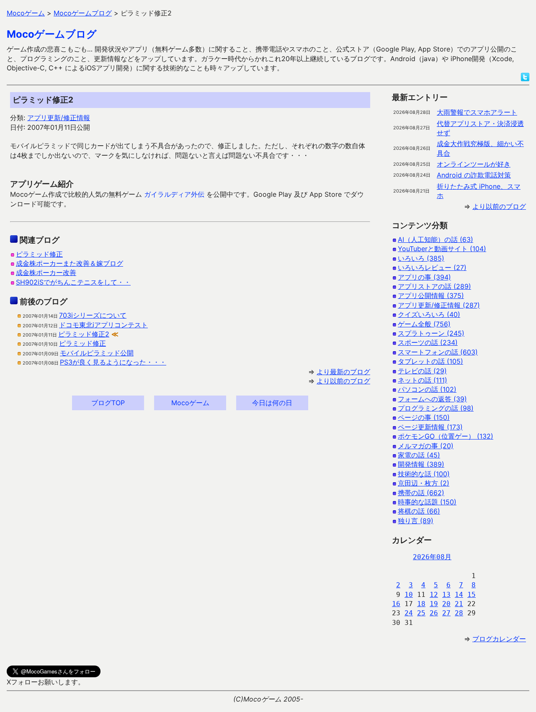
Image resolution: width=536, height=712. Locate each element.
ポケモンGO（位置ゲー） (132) (445, 436)
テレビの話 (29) (422, 371)
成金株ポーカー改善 (46, 272)
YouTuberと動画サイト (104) (442, 248)
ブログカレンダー (499, 639)
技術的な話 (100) (424, 474)
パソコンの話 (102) (427, 389)
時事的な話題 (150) (427, 502)
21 (459, 604)
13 (446, 595)
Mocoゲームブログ (52, 34)
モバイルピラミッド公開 (97, 353)
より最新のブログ (343, 372)
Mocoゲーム (190, 402)
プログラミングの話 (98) (436, 408)
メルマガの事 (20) (426, 446)
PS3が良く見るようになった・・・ (113, 362)
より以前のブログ (343, 381)
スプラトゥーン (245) (431, 333)
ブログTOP (108, 402)
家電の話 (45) (419, 455)
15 (471, 595)
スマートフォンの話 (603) (438, 352)
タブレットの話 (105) (430, 361)
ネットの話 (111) (422, 380)
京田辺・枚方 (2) (423, 483)
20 (446, 604)
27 (446, 613)
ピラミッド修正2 (83, 334)
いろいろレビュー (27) (432, 267)
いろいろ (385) (421, 258)
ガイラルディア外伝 (174, 194)
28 (459, 613)
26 (434, 613)
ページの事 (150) (424, 417)
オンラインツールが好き (473, 164)
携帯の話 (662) (421, 492)
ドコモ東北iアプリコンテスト (103, 325)
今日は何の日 (272, 402)
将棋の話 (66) (419, 511)
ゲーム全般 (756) (424, 324)
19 (434, 604)
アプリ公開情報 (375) (431, 295)
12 (434, 595)
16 (396, 604)
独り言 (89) (415, 521)
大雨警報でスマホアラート (477, 112)
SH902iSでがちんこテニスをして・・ (73, 282)
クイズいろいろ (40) (429, 314)
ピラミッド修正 (39, 254)
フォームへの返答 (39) (432, 399)
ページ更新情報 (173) (430, 427)
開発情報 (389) (421, 464)
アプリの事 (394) (424, 277)
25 (421, 613)
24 (409, 613)
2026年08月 (432, 557)
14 (459, 595)
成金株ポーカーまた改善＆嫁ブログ (69, 263)
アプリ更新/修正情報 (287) (439, 305)
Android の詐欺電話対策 (474, 175)
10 (409, 595)
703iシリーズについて (92, 315)
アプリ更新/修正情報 (58, 117)
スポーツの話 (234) (428, 342)
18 (421, 604)
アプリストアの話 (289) (434, 286)
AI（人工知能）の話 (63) (435, 239)
